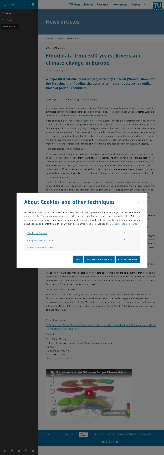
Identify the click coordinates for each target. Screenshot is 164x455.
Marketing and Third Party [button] (40, 247)
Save (78, 259)
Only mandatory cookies (99, 259)
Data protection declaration (123, 224)
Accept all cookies (127, 259)
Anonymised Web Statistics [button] (41, 240)
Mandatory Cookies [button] (37, 233)
